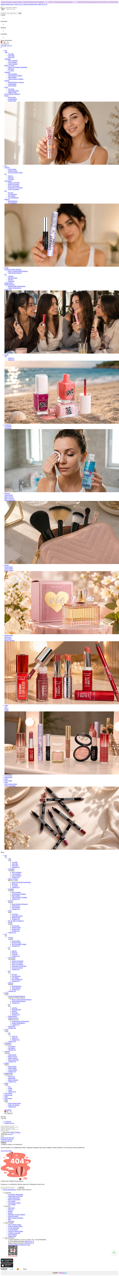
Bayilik (10, 1213)
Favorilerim (7, 1110)
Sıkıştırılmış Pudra (13, 90)
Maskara (6, 199)
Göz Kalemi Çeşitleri (14, 1203)
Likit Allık (11, 55)
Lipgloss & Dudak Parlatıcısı (12, 269)
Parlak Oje (11, 360)
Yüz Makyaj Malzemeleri (15, 1194)
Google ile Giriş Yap (7, 1139)
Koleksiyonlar (8, 635)
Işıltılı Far (11, 177)
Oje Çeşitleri (12, 1204)
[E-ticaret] (59, 1273)
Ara (20, 13)
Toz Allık (11, 54)
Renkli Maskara (12, 201)
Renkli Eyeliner (12, 171)
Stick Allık (11, 57)
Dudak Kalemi (8, 283)
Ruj (5, 274)
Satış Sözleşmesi (13, 1229)
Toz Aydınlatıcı (12, 62)
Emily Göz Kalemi (10, 785)
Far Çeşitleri (11, 1201)
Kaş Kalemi (11, 196)
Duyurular (11, 1221)
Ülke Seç (11, 1209)
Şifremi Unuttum (15, 1132)
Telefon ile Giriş (9, 1123)
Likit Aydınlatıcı (13, 64)
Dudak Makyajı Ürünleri (15, 1196)
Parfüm (6, 565)
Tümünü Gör (16, 867)
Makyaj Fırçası (8, 497)
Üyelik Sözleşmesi (13, 1228)
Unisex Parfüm (8, 570)
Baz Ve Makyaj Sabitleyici (12, 94)
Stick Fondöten (12, 74)
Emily (6, 782)
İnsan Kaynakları (13, 1216)
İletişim (10, 1211)
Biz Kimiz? (11, 1208)
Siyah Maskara (12, 202)
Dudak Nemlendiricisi (14, 288)
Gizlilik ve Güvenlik (14, 1233)
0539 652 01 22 (29, 1243)
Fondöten (7, 72)
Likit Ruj (10, 276)
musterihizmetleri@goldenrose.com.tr (19, 1244)
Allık (5, 52)
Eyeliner (6, 167)
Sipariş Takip (12, 1236)
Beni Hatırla (7, 1132)
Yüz (5, 50)
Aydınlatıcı (7, 59)
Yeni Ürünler (8, 775)
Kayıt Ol (10, 1134)
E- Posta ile (7, 1121)
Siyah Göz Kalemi (13, 189)
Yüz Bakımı (8, 426)
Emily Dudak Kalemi (10, 784)
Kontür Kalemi (12, 99)
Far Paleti (11, 179)
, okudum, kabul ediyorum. (17, 1189)
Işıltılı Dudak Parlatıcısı (15, 273)
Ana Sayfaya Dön (6, 1151)
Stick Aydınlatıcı (13, 60)
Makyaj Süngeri (9, 498)
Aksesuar (7, 493)
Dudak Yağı (7, 289)
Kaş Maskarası (12, 194)
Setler (6, 779)
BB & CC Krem (9, 65)
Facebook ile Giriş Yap (7, 1137)
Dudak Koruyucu (9, 284)
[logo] (59, 9)
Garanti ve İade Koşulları (15, 1231)
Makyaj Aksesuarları (14, 1199)
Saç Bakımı (7, 428)
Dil (2, 44)
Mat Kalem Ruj (12, 278)
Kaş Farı (10, 192)
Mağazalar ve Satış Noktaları (16, 1214)
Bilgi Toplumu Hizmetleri (15, 1218)
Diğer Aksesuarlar (9, 500)
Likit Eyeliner (12, 169)
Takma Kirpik (8, 495)
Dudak (6, 268)
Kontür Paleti (12, 101)
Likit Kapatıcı (12, 84)
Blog (9, 1219)
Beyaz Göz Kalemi (13, 186)
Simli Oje (11, 358)
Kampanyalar (8, 777)
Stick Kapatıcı (12, 85)
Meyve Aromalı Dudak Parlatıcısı (18, 271)
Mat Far (10, 176)
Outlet (6, 705)
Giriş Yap (3, 1134)
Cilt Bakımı (7, 425)
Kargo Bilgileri (12, 1234)
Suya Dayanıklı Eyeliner (15, 172)
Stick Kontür (12, 97)
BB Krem (11, 69)
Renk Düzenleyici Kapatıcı (16, 82)
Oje (5, 356)
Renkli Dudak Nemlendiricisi (16, 286)
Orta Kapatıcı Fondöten (15, 75)
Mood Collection (9, 640)
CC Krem (11, 70)
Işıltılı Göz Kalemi (13, 184)
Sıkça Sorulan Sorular (14, 1224)
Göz (5, 166)
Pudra (6, 87)
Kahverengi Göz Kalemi (15, 187)
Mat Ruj (10, 279)
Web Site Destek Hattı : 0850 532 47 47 (35, 4)
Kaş (5, 191)
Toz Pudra (11, 89)
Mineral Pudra (12, 92)
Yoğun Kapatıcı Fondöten (15, 79)
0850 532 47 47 (29, 1241)
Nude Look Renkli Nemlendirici (17, 67)
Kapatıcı (6, 80)
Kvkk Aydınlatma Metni (15, 1226)
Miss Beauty (8, 638)
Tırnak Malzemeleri (14, 1198)
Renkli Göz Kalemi (14, 182)
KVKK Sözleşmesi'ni (9, 1189)
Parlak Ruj (11, 281)
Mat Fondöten (12, 77)
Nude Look (7, 637)
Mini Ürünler (8, 780)
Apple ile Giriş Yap (6, 1141)
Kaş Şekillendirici (13, 197)
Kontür (6, 95)
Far (5, 174)
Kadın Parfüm (8, 568)
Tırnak (6, 355)
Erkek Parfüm (8, 567)
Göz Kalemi (8, 181)
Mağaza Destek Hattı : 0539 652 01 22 (12, 4)
